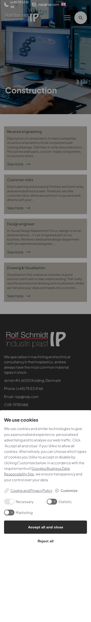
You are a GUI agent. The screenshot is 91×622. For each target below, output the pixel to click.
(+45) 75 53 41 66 (20, 4)
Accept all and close (45, 527)
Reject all (46, 541)
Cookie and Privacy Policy (31, 490)
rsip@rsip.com (48, 4)
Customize (69, 491)
